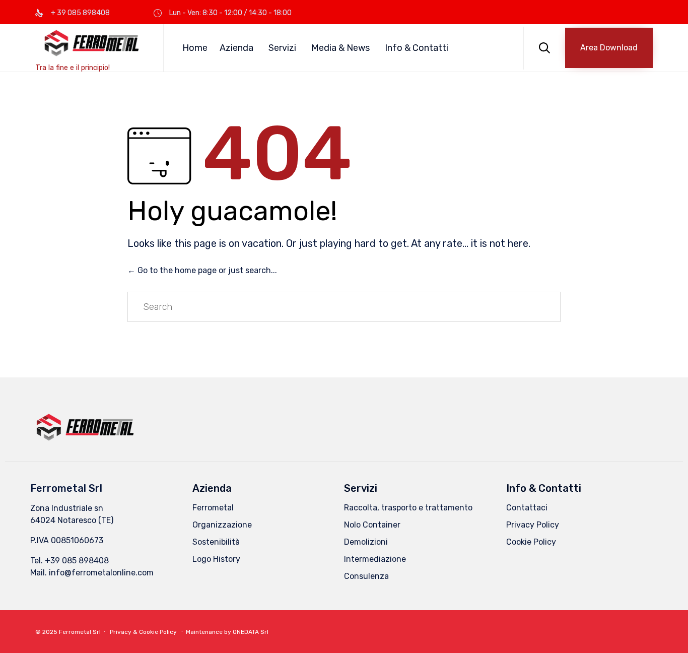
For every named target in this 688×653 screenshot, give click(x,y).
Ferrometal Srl (80, 631)
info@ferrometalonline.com (101, 572)
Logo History (216, 559)
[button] (609, 48)
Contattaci (526, 507)
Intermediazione (375, 559)
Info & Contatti (416, 47)
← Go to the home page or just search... (202, 270)
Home (195, 47)
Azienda (236, 47)
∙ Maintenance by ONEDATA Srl (223, 631)
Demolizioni (366, 542)
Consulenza (366, 576)
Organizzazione (222, 525)
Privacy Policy (532, 525)
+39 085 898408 (77, 560)
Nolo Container (372, 525)
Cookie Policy (531, 542)
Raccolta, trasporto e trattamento (408, 507)
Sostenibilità (216, 542)
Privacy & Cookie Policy (143, 631)
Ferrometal (213, 507)
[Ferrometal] (91, 43)
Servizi (282, 47)
